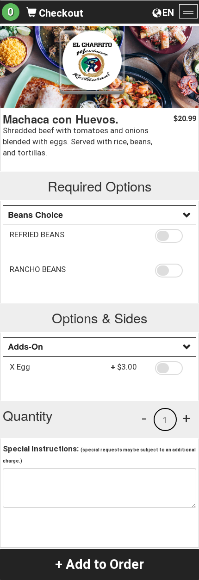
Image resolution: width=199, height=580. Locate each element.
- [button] (144, 418)
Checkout (60, 13)
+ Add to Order (99, 564)
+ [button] (186, 418)
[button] (172, 236)
